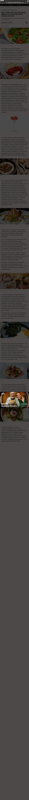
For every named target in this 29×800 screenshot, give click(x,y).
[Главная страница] (1, 1)
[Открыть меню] (27, 2)
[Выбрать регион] (24, 2)
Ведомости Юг (14, 10)
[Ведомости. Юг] (4, 2)
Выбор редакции (5, 6)
